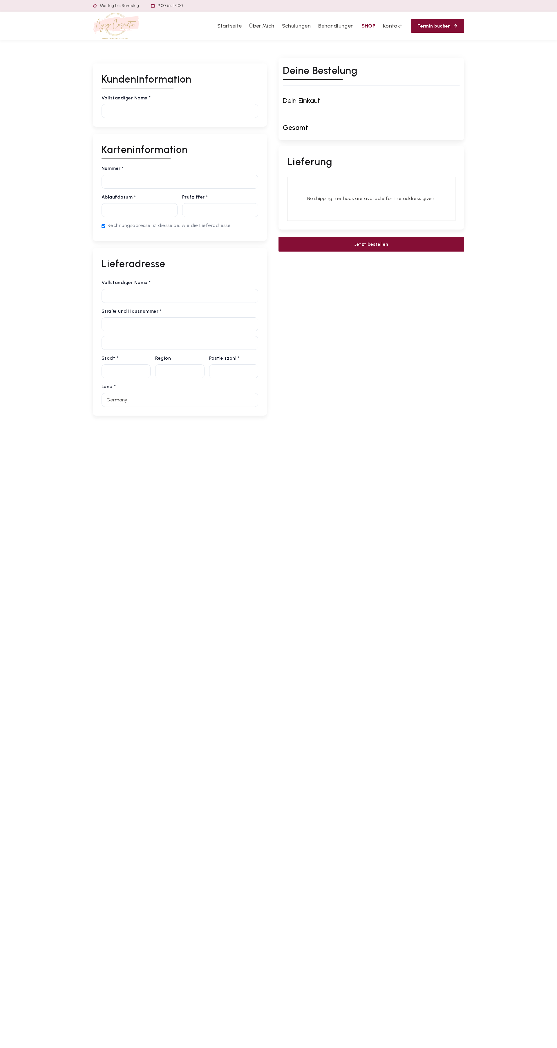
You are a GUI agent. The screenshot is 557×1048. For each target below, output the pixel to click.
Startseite (229, 26)
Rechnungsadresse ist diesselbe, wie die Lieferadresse (169, 225)
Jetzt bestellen (371, 244)
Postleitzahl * (224, 358)
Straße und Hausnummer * (132, 311)
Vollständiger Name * (126, 98)
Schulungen (296, 26)
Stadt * (110, 358)
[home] (116, 26)
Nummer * (113, 168)
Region (163, 358)
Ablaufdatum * (119, 197)
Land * (109, 386)
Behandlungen (336, 26)
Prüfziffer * (195, 197)
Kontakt (392, 26)
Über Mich (261, 26)
